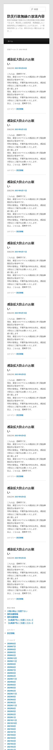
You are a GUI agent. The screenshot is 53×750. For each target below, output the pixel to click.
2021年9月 (11, 726)
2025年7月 (11, 670)
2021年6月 (11, 735)
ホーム (10, 41)
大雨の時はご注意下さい (17, 611)
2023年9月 (11, 696)
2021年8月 (11, 729)
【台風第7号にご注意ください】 (20, 620)
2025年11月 (12, 661)
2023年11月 (12, 693)
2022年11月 (12, 705)
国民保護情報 (12, 614)
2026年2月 (11, 655)
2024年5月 (11, 687)
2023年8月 (11, 699)
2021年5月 (11, 738)
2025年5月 (11, 673)
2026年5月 (11, 652)
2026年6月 (11, 649)
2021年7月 (11, 732)
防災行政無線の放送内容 (26, 16)
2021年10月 (12, 723)
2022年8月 (11, 708)
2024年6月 (11, 684)
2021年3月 (11, 743)
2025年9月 (11, 664)
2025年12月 (12, 658)
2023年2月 (11, 702)
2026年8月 (11, 643)
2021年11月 (12, 720)
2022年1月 (11, 717)
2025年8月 (11, 667)
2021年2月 (11, 746)
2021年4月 (11, 741)
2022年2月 (11, 714)
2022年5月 (11, 711)
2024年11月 (12, 678)
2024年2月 (11, 690)
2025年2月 (11, 676)
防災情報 (20, 109)
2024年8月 (11, 681)
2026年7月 (11, 646)
